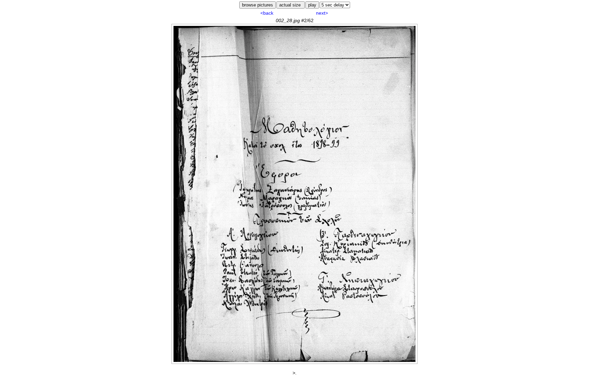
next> (322, 13)
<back (266, 13)
